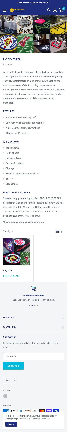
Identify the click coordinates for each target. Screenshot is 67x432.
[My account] (55, 10)
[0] (61, 10)
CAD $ (7, 380)
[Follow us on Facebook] (5, 396)
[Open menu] (4, 10)
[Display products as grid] (57, 231)
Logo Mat (8, 270)
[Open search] (49, 10)
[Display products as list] (62, 231)
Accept (11, 424)
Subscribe (13, 365)
